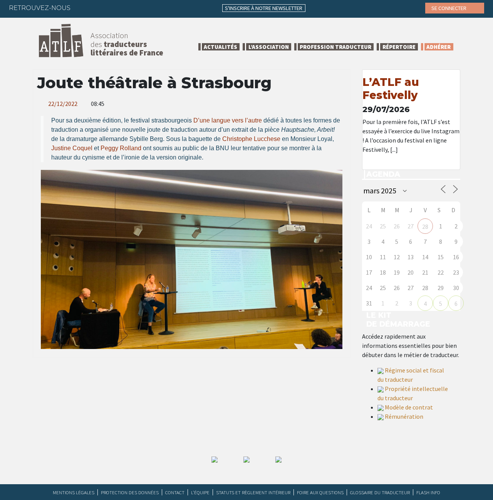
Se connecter (449, 8)
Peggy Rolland (121, 148)
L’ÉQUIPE (200, 492)
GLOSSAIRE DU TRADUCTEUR (380, 492)
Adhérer (438, 46)
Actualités (220, 46)
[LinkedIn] (113, 8)
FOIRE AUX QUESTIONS (320, 492)
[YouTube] (143, 8)
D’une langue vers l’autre (227, 120)
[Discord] (158, 8)
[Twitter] (98, 8)
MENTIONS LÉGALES (73, 492)
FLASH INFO (428, 492)
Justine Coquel (71, 148)
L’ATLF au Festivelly (390, 89)
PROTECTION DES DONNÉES (130, 492)
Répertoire (399, 46)
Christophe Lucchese (251, 139)
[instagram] (128, 8)
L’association (268, 46)
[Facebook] (83, 8)
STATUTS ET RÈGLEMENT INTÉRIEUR (253, 492)
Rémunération (404, 416)
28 (425, 226)
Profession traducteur (335, 46)
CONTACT (174, 492)
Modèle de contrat (409, 407)
